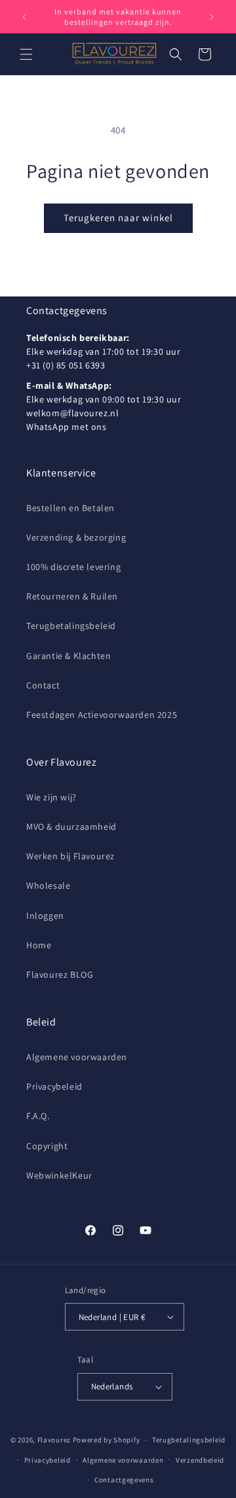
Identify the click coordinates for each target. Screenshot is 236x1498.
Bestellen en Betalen (70, 508)
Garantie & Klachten (68, 656)
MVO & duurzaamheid (71, 826)
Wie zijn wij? (51, 797)
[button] (26, 54)
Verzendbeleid (200, 1460)
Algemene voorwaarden (76, 1057)
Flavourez (54, 1439)
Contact (43, 685)
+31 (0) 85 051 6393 (65, 365)
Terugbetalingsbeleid (71, 626)
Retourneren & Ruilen (72, 596)
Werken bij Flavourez (70, 856)
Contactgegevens (124, 1479)
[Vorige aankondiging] (24, 17)
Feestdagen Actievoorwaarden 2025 (101, 715)
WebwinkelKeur (59, 1175)
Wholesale (48, 885)
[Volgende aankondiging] (211, 17)
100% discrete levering (73, 567)
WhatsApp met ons (66, 427)
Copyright (47, 1146)
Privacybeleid (54, 1086)
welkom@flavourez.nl (72, 413)
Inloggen (45, 915)
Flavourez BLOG (59, 974)
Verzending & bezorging (76, 537)
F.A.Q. (38, 1116)
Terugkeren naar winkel (118, 217)
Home (38, 945)
